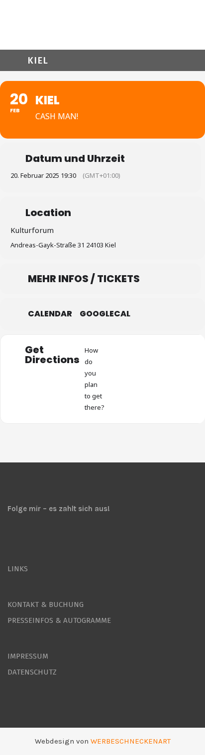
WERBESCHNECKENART (131, 741)
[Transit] (156, 379)
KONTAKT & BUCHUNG (45, 604)
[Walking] (176, 379)
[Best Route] (117, 379)
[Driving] (137, 379)
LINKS (17, 568)
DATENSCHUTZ (32, 672)
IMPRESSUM (27, 656)
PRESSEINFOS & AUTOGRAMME (59, 620)
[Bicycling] (195, 379)
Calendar (50, 313)
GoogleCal (105, 313)
